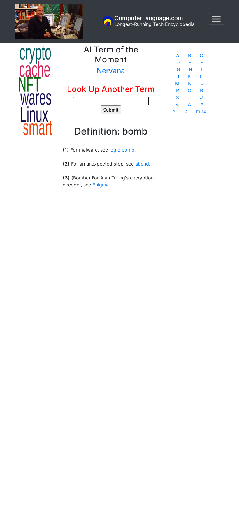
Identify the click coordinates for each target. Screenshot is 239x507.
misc (201, 111)
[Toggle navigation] (216, 19)
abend (142, 164)
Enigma (100, 185)
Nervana (111, 70)
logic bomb (121, 150)
